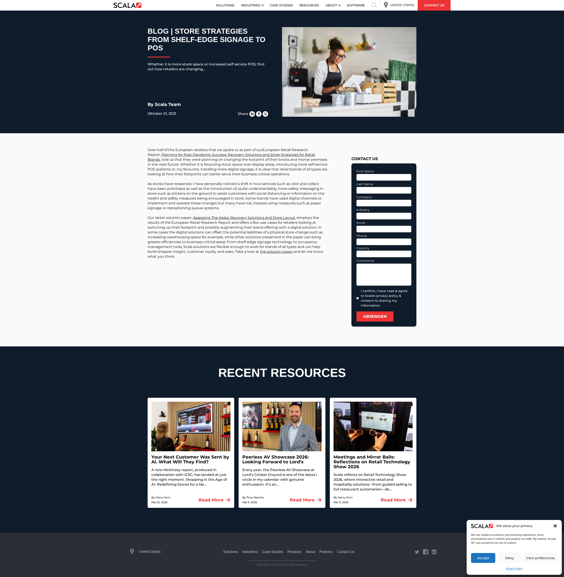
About (310, 552)
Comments (365, 261)
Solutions (230, 552)
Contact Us (345, 552)
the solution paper (276, 252)
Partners (326, 552)
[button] (555, 526)
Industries (250, 552)
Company (364, 197)
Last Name (364, 184)
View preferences (540, 558)
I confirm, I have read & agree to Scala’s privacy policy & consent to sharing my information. (384, 298)
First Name (365, 171)
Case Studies (272, 552)
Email (360, 223)
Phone (361, 236)
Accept (483, 558)
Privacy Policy (514, 568)
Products (294, 552)
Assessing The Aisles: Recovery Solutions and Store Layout (244, 218)
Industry (363, 210)
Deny (509, 558)
